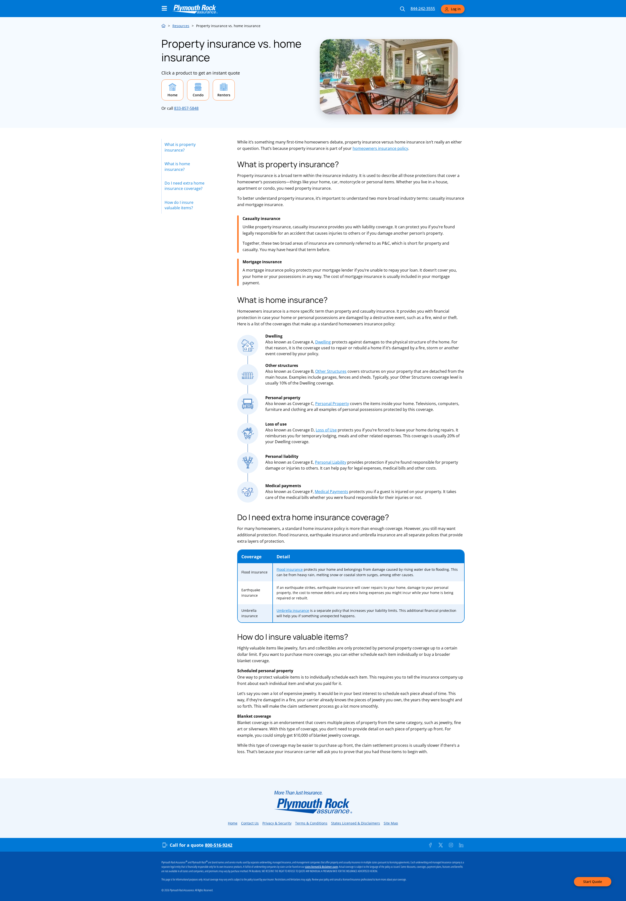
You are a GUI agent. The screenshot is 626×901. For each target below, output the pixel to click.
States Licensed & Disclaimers (355, 823)
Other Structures (331, 371)
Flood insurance (290, 569)
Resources (180, 25)
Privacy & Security (276, 823)
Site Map (391, 823)
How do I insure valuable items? (179, 205)
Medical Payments (331, 491)
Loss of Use (326, 430)
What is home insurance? (177, 166)
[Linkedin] (461, 845)
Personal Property (332, 403)
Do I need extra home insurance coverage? (184, 185)
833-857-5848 (186, 108)
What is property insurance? (180, 147)
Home (163, 25)
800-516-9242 (218, 845)
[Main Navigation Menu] (164, 8)
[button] (172, 89)
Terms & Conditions (311, 823)
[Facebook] (430, 845)
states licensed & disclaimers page (321, 866)
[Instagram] (451, 845)
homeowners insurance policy (380, 148)
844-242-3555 (423, 8)
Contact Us (250, 823)
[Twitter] (440, 845)
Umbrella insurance (293, 610)
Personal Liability (330, 462)
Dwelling (323, 342)
